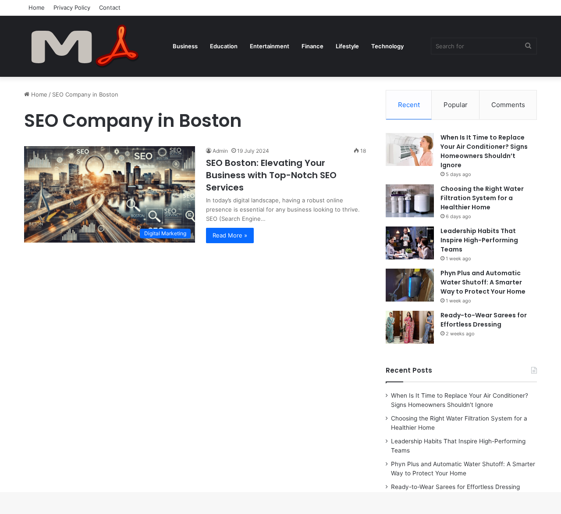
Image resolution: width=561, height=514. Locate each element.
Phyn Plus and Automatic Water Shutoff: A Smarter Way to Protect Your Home (482, 282)
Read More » (230, 235)
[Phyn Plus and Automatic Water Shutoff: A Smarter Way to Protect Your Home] (410, 285)
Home (36, 7)
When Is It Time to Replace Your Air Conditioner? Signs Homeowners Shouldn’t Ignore (484, 151)
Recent (409, 105)
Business (185, 46)
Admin (220, 150)
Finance (312, 46)
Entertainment (269, 46)
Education (224, 46)
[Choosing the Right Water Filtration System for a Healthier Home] (410, 200)
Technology (387, 46)
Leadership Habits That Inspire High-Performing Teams (479, 240)
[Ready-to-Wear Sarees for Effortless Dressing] (410, 327)
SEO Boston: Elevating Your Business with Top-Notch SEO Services (271, 175)
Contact (110, 7)
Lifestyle (347, 46)
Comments (508, 105)
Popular (456, 105)
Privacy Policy (71, 7)
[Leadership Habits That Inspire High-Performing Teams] (410, 242)
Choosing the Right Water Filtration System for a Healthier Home (482, 198)
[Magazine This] (90, 46)
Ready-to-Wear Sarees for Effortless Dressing (483, 320)
